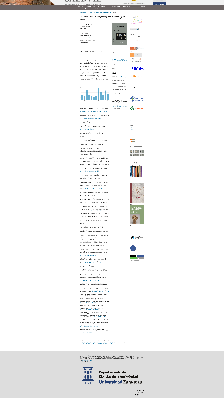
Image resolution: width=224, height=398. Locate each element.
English (131, 127)
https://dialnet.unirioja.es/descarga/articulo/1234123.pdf (93, 118)
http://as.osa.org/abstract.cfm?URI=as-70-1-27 (92, 332)
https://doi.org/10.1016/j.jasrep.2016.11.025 (88, 129)
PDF (114, 48)
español (131, 129)
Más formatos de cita (116, 108)
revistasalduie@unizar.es (87, 360)
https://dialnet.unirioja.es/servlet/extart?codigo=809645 (91, 326)
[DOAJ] (137, 76)
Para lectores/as (133, 117)
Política (88, 6)
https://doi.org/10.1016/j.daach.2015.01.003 (92, 262)
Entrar (145, 0)
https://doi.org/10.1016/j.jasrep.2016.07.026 (100, 291)
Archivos (94, 6)
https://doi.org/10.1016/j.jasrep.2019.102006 (93, 210)
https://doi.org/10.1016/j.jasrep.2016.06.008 (88, 203)
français (131, 131)
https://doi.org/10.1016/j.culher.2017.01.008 (93, 188)
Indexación (81, 8)
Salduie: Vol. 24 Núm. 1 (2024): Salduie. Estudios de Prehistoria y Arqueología (97, 343)
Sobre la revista (81, 6)
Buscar (143, 6)
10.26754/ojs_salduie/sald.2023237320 (119, 106)
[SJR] (136, 61)
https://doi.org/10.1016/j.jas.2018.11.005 (88, 302)
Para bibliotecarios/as (134, 120)
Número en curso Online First (103, 6)
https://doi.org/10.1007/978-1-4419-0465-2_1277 (89, 171)
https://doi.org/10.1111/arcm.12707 (99, 316)
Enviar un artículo (134, 29)
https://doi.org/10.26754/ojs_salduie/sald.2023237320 (92, 48)
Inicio (81, 12)
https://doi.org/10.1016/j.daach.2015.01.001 (88, 179)
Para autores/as (133, 118)
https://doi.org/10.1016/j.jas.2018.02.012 (88, 255)
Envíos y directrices (89, 8)
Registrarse (140, 0)
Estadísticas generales (99, 8)
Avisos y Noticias (126, 6)
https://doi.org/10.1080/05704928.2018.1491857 (89, 309)
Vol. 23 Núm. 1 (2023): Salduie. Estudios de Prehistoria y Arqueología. (99, 12)
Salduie (80, 4)
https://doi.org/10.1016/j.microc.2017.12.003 (90, 280)
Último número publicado (116, 6)
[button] (133, 256)
